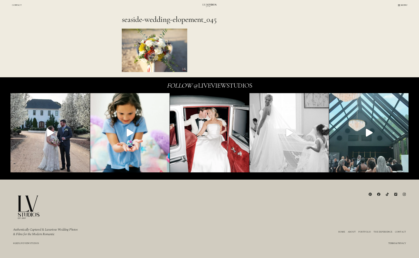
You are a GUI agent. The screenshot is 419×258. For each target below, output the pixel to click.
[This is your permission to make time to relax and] (50, 132)
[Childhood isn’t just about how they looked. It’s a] (130, 132)
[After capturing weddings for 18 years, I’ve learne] (369, 132)
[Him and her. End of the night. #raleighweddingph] (209, 132)
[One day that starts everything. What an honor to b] (289, 132)
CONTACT (16, 5)
